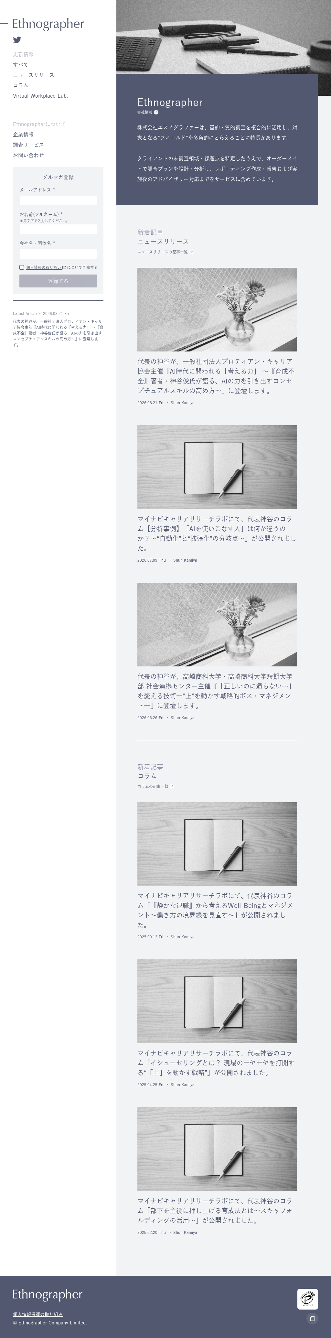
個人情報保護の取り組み (38, 1314)
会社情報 (145, 112)
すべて (20, 64)
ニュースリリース (33, 75)
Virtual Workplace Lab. (40, 95)
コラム (20, 85)
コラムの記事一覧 (152, 786)
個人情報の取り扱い (44, 267)
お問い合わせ (28, 155)
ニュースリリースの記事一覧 (162, 252)
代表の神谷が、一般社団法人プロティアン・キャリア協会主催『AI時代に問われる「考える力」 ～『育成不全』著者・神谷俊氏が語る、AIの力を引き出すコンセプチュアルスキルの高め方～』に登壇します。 (58, 333)
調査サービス (28, 144)
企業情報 (23, 134)
